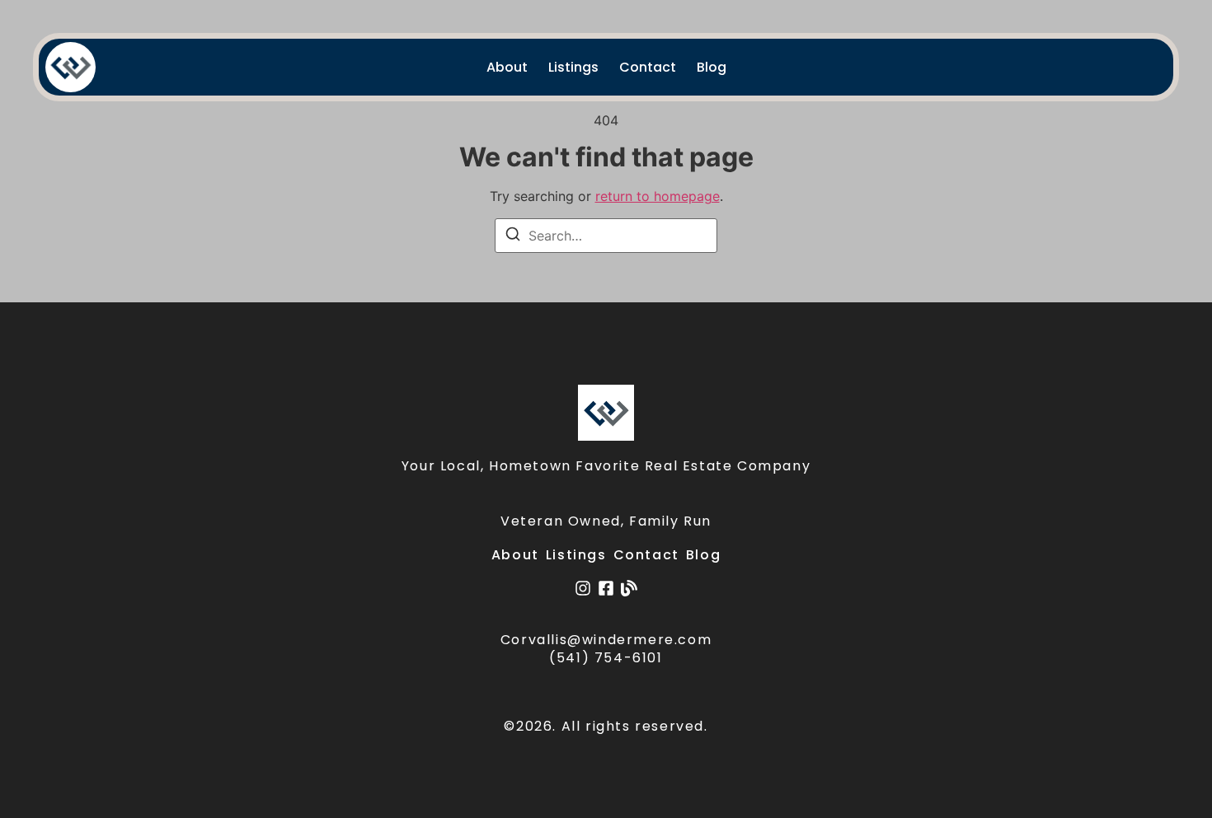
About (507, 67)
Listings (573, 67)
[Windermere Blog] (629, 588)
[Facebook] (606, 588)
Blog (711, 67)
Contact (647, 67)
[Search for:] (606, 235)
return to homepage (657, 196)
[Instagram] (583, 588)
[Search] (512, 236)
